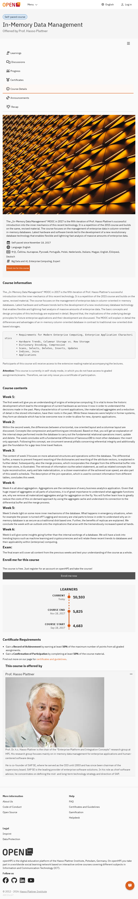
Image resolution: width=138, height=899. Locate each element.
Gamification (76, 812)
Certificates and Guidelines (84, 806)
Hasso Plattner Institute (33, 891)
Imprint (7, 833)
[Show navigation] (68, 44)
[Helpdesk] (129, 885)
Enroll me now (69, 575)
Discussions (18, 62)
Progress (15, 71)
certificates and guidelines (51, 659)
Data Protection (11, 839)
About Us (8, 801)
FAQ (71, 801)
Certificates (17, 80)
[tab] (68, 53)
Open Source (10, 812)
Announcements (19, 97)
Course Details (18, 89)
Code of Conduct (12, 806)
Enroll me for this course (18, 268)
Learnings (15, 53)
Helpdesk (74, 817)
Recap (14, 106)
